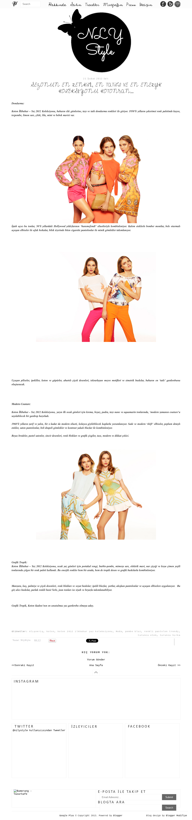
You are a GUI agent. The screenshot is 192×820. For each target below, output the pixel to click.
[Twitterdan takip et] (170, 5)
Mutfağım (113, 5)
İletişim (146, 5)
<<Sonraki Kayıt (23, 665)
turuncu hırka (170, 635)
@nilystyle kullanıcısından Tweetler (39, 730)
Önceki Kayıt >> (169, 665)
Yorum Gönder (96, 659)
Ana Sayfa (96, 665)
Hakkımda (57, 5)
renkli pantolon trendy (161, 631)
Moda (119, 631)
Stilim (75, 5)
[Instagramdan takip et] (177, 5)
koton (50, 631)
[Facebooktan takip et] (163, 5)
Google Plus (66, 815)
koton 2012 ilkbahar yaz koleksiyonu (85, 631)
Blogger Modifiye (176, 815)
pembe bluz (133, 631)
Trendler (92, 5)
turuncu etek (147, 635)
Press (131, 5)
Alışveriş (36, 631)
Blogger (117, 815)
